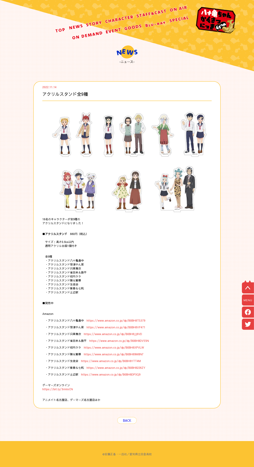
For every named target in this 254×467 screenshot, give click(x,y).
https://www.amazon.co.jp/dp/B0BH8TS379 (116, 320)
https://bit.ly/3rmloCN (57, 389)
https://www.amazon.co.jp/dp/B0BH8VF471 (116, 327)
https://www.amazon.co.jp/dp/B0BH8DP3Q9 (110, 374)
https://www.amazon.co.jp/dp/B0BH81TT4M (111, 361)
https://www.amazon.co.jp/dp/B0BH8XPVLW (114, 347)
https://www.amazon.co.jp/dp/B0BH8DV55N (119, 341)
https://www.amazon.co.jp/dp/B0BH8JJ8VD (113, 334)
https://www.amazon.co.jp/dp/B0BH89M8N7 (113, 354)
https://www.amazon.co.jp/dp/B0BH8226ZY (116, 367)
